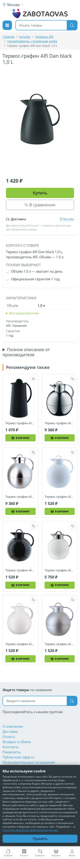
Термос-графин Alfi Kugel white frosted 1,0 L (20, 644)
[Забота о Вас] (40, 13)
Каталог (25, 37)
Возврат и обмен (17, 741)
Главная (9, 37)
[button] (7, 25)
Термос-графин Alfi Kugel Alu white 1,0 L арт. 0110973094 (60, 570)
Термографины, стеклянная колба (32, 41)
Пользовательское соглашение (29, 762)
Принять (40, 838)
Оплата (9, 736)
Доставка (10, 731)
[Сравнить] (33, 379)
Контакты (11, 747)
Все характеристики (24, 313)
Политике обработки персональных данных (30, 830)
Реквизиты (11, 752)
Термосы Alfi (44, 37)
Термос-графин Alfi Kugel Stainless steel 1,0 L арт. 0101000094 (60, 423)
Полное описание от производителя (26, 352)
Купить (40, 193)
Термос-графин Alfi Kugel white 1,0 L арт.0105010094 (60, 497)
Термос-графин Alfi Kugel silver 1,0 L (60, 644)
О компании (13, 726)
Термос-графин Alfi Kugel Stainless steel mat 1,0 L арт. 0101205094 (20, 497)
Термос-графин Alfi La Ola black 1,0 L (20, 423)
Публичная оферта (18, 757)
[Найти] (72, 25)
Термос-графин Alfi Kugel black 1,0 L (20, 570)
